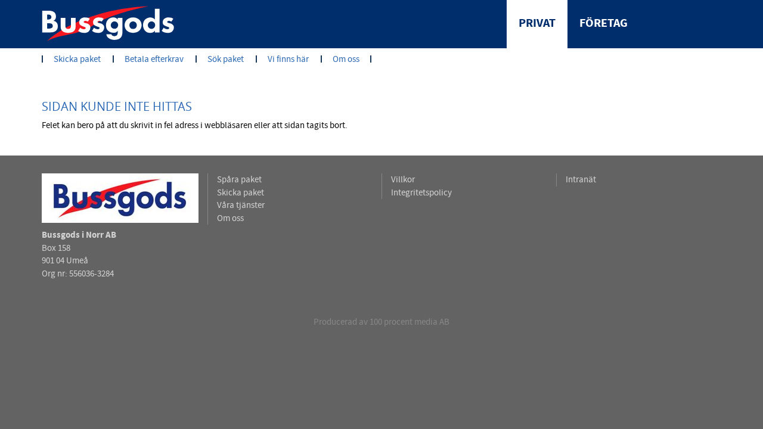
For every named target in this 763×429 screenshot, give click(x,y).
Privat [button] (537, 23)
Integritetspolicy (421, 192)
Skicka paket (77, 59)
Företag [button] (603, 23)
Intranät (581, 179)
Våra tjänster (241, 205)
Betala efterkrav (154, 59)
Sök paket (225, 59)
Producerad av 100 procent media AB (381, 322)
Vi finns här (288, 59)
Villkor (403, 179)
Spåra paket (239, 179)
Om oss (346, 59)
